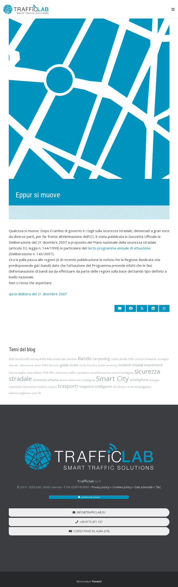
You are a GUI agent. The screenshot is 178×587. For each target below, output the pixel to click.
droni (37, 365)
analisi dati (59, 359)
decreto (14, 365)
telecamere (30, 386)
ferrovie (54, 365)
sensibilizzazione (101, 372)
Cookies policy (122, 487)
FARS (45, 365)
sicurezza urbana (45, 380)
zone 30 (36, 393)
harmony (111, 365)
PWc (51, 372)
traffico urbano (47, 386)
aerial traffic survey (26, 359)
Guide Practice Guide (92, 365)
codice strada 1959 (122, 359)
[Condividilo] (131, 308)
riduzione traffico (66, 372)
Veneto (121, 386)
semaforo (84, 372)
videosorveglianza (19, 393)
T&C (158, 487)
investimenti (153, 365)
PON (45, 372)
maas (30, 372)
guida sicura (69, 365)
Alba (49, 359)
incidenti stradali (130, 365)
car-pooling (101, 359)
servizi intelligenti (123, 372)
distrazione (26, 365)
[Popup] (173, 9)
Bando (85, 358)
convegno (163, 359)
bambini (72, 359)
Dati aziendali (144, 487)
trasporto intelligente (95, 386)
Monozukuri (89, 581)
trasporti (68, 386)
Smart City (112, 378)
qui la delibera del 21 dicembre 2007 (38, 294)
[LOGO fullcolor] (25, 9)
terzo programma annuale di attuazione (119, 248)
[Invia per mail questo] (119, 308)
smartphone (139, 380)
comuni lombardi (145, 359)
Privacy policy (100, 487)
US (114, 386)
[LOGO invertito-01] (89, 456)
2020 (11, 359)
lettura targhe (17, 372)
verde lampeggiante (139, 386)
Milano (38, 372)
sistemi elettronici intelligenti (77, 380)
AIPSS (42, 359)
